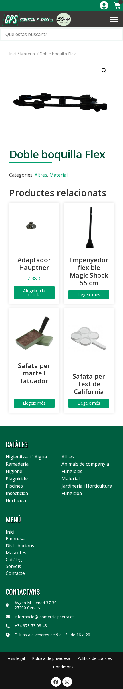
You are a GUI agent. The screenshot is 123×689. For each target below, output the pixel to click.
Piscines (14, 486)
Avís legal (16, 658)
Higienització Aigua (26, 457)
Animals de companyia (85, 464)
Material (28, 53)
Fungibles (71, 471)
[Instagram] (67, 682)
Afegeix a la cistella (34, 292)
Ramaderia (17, 464)
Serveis (13, 566)
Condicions (63, 667)
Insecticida (17, 493)
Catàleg (14, 559)
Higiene (14, 471)
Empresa (15, 539)
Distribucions (20, 546)
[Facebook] (56, 682)
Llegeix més (89, 294)
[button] (114, 19)
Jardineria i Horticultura (86, 486)
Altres (41, 175)
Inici (12, 53)
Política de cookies (94, 658)
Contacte (15, 573)
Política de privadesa (51, 658)
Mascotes (16, 552)
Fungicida (71, 493)
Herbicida (16, 500)
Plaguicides (18, 479)
